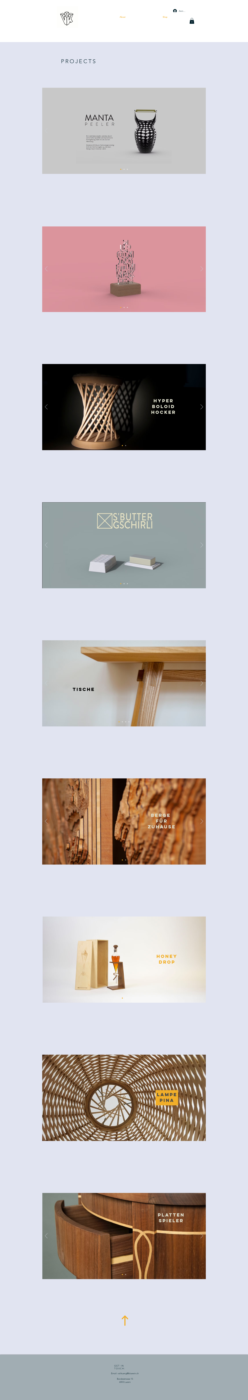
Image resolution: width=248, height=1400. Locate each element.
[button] (191, 21)
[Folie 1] (120, 169)
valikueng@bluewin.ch (128, 1373)
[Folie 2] (127, 583)
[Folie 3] (124, 169)
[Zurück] (46, 131)
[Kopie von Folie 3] (127, 169)
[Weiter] (201, 131)
